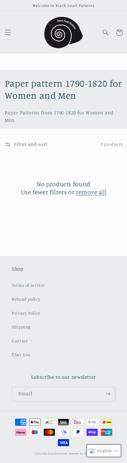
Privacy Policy (26, 312)
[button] (7, 32)
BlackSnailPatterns (55, 453)
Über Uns (21, 354)
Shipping (21, 326)
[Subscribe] (108, 394)
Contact (19, 340)
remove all (91, 192)
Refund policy (26, 299)
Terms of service (28, 285)
